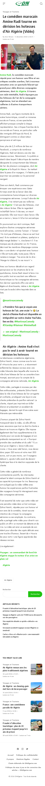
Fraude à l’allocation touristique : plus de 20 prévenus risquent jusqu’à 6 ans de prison (19, 609)
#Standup (8, 325)
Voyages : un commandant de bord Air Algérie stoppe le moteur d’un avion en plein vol (19, 556)
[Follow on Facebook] (18, 749)
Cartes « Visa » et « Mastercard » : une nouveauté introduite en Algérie (21, 635)
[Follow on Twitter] (27, 749)
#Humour (18, 325)
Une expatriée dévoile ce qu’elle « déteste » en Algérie (20, 622)
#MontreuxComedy (24, 321)
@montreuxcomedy (13, 300)
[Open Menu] (4, 3)
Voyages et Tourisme (11, 11)
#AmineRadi (30, 325)
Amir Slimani (9, 37)
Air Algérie (21, 91)
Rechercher (7, 589)
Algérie (6, 565)
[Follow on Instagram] (22, 749)
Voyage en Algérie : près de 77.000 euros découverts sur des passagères (22, 616)
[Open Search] (41, 3)
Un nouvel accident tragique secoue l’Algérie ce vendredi (20, 629)
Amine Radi (5, 74)
